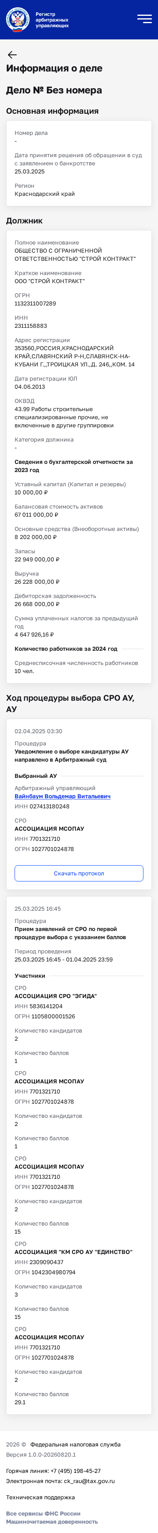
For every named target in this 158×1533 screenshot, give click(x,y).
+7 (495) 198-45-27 (75, 1470)
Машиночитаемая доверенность (52, 1521)
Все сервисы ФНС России (43, 1513)
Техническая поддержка (40, 1497)
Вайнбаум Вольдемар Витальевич (63, 795)
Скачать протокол (79, 873)
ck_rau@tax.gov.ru (89, 1480)
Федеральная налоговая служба (75, 1444)
